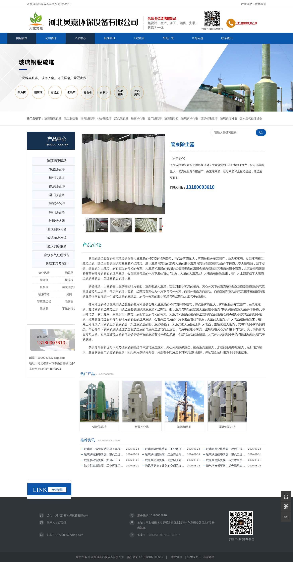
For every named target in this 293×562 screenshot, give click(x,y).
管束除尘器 (44, 301)
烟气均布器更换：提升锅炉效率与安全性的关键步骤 (227, 465)
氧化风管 (44, 272)
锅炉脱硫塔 (104, 118)
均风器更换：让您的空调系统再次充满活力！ (166, 465)
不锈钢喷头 (69, 308)
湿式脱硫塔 (121, 118)
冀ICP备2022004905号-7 (164, 534)
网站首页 (21, 38)
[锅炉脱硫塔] (99, 401)
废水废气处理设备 (251, 118)
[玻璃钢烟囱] (184, 401)
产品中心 (80, 38)
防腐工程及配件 (57, 263)
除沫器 (44, 308)
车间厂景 (168, 38)
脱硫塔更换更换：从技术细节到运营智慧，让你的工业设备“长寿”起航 (227, 460)
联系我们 (260, 4)
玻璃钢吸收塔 (209, 118)
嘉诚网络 (208, 557)
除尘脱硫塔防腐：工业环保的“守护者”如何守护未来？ (105, 465)
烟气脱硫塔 (88, 118)
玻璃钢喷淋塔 (228, 118)
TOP (286, 516)
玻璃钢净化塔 (189, 118)
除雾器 (69, 301)
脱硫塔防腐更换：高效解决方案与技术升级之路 (166, 460)
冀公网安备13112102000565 (145, 557)
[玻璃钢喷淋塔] (227, 401)
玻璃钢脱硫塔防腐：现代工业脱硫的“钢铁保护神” (227, 454)
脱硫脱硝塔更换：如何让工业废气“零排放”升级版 (105, 460)
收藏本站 (246, 4)
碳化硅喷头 (69, 287)
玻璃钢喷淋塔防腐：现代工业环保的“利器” (105, 454)
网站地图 (176, 557)
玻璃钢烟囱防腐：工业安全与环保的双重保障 (166, 454)
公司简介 (51, 38)
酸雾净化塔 (138, 118)
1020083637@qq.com (51, 357)
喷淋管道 (44, 294)
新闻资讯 (109, 38)
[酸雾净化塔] (142, 401)
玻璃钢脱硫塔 (52, 118)
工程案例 (139, 38)
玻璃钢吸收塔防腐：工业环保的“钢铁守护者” (166, 448)
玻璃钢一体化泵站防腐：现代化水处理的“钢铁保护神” (105, 448)
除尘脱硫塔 (71, 118)
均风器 (69, 272)
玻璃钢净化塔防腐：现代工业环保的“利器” (227, 448)
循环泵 (44, 279)
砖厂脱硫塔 (155, 118)
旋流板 (69, 279)
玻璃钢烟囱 (171, 118)
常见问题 (197, 38)
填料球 (44, 287)
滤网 (69, 294)
